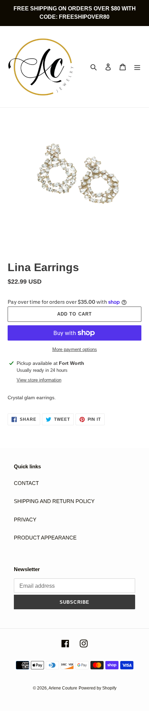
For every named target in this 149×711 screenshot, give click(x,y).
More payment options (74, 349)
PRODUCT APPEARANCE (45, 538)
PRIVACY (25, 519)
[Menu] (137, 66)
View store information (39, 380)
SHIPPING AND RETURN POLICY (54, 501)
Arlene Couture (63, 688)
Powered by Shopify (97, 688)
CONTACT (26, 483)
